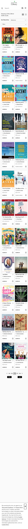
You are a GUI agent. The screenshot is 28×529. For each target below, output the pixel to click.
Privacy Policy (19, 507)
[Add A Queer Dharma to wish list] (13, 310)
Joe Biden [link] (5, 274)
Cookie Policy (5, 524)
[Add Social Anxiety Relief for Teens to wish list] (26, 138)
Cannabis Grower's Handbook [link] (20, 303)
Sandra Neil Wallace (8, 219)
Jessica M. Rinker (20, 247)
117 (17, 373)
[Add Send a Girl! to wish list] (26, 253)
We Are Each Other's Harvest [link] (20, 274)
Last (20, 377)
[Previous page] (7, 373)
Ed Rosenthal (19, 305)
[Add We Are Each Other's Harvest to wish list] (26, 281)
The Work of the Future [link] (20, 188)
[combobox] (10, 8)
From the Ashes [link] (6, 102)
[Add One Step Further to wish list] (13, 367)
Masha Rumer (7, 75)
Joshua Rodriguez (20, 161)
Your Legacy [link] (6, 45)
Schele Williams (7, 47)
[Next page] (22, 373)
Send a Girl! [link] (19, 246)
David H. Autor (20, 190)
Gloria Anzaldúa (20, 333)
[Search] (2, 8)
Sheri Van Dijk (7, 161)
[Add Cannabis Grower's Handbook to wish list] (26, 310)
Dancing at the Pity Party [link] (20, 217)
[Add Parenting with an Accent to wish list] (13, 81)
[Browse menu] (25, 8)
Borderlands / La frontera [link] (20, 332)
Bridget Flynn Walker (21, 133)
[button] (23, 15)
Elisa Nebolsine (7, 133)
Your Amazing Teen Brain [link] (7, 131)
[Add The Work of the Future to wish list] (26, 195)
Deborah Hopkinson (8, 333)
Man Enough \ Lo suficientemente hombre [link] (20, 45)
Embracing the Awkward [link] (20, 160)
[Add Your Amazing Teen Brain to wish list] (13, 138)
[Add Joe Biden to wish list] (13, 281)
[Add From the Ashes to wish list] (13, 109)
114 (9, 373)
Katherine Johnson (8, 362)
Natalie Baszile (20, 276)
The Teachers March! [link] (7, 217)
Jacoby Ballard (7, 305)
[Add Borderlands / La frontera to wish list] (26, 339)
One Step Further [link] (7, 360)
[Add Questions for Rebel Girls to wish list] (26, 81)
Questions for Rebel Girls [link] (20, 74)
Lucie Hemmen (20, 362)
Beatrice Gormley (7, 276)
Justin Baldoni (20, 47)
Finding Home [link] (6, 246)
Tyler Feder (19, 219)
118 (20, 373)
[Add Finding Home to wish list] (13, 253)
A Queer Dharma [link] (7, 303)
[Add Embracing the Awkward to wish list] (26, 167)
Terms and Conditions (7, 507)
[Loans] (22, 8)
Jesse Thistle (6, 104)
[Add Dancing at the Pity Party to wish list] (26, 224)
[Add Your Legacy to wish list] (13, 52)
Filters (3, 24)
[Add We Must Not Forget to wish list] (13, 339)
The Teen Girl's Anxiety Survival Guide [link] (20, 360)
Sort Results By (5, 20)
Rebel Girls (19, 75)
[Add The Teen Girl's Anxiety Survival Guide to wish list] (26, 367)
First (9, 377)
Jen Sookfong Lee (7, 247)
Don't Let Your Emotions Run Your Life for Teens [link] (7, 160)
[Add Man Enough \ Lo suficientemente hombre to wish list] (26, 52)
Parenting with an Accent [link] (7, 74)
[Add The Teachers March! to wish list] (13, 224)
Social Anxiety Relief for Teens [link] (20, 131)
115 (12, 373)
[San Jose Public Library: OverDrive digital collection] (14, 3)
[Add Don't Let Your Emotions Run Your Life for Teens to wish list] (13, 167)
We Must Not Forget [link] (7, 332)
